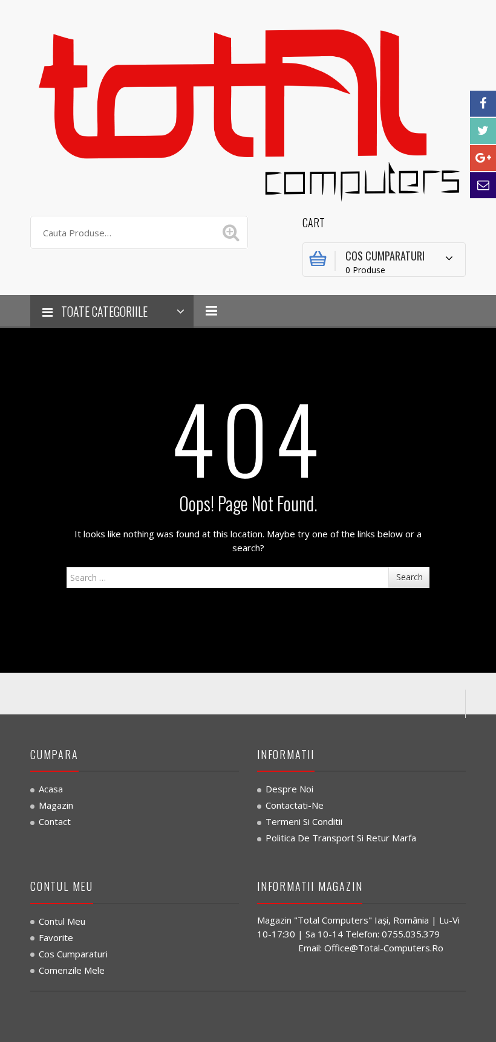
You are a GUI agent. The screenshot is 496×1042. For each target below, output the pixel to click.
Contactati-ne (295, 805)
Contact (55, 821)
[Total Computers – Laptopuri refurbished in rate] (248, 110)
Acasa (51, 789)
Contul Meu (62, 921)
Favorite (56, 937)
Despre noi (289, 789)
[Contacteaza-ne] (483, 185)
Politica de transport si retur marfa (341, 838)
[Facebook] (483, 104)
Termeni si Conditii (304, 821)
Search (409, 577)
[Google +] (483, 158)
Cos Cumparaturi (73, 954)
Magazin (56, 805)
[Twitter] (483, 131)
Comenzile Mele (72, 970)
